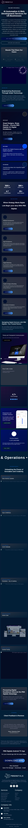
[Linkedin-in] (17, 786)
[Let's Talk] (2, 814)
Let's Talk (6, 813)
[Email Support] (2, 818)
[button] (26, 2)
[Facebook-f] (11, 786)
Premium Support (14, 438)
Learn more (7, 340)
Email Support (7, 817)
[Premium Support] (14, 434)
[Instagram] (14, 786)
